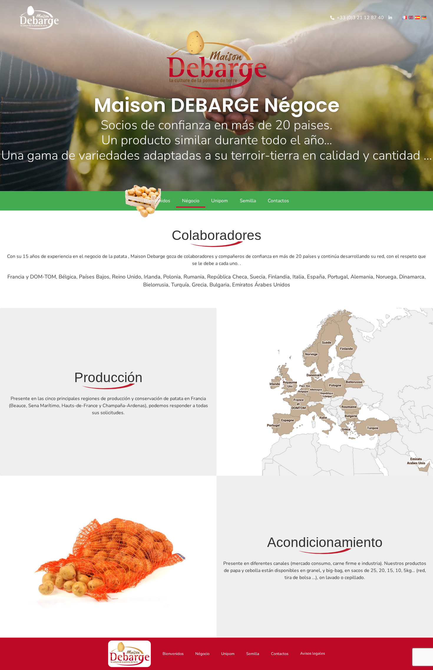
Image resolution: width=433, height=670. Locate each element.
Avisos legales (312, 653)
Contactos (278, 201)
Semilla (248, 201)
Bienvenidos (157, 201)
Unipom (219, 201)
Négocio (190, 201)
